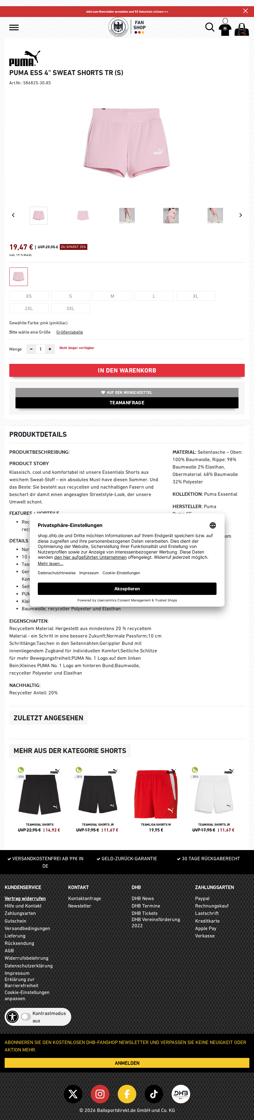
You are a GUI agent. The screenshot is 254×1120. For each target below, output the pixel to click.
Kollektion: (188, 494)
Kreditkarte (207, 921)
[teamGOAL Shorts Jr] (98, 802)
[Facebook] (128, 1093)
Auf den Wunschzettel (130, 392)
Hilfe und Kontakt (23, 905)
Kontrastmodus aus (49, 1016)
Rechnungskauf (212, 905)
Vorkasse (205, 935)
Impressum (17, 973)
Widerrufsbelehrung (26, 958)
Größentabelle (69, 332)
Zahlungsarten (20, 913)
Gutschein (15, 921)
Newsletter (79, 905)
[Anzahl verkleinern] (31, 349)
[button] (14, 27)
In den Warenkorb (127, 370)
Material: (184, 452)
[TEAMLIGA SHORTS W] (156, 802)
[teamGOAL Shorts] (40, 802)
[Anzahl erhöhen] (50, 349)
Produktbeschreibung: (39, 452)
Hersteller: (188, 506)
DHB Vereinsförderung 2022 (156, 922)
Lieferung (15, 935)
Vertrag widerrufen (25, 898)
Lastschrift (207, 913)
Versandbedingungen (27, 928)
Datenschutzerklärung (29, 965)
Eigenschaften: (29, 621)
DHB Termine (146, 905)
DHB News (143, 898)
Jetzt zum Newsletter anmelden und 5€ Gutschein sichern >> (127, 11)
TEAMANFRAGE (127, 403)
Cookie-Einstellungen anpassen (27, 995)
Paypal (202, 898)
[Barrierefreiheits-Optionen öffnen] (12, 1017)
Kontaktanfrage (84, 898)
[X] (74, 1093)
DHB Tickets (145, 913)
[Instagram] (101, 1093)
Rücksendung (19, 943)
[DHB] (181, 1093)
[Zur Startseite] (126, 27)
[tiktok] (155, 1093)
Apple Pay (206, 928)
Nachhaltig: (25, 685)
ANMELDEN (127, 1063)
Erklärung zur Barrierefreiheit (21, 982)
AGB (9, 950)
